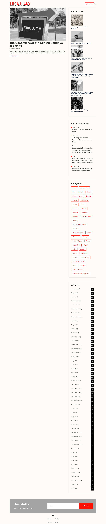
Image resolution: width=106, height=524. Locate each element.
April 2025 (74, 329)
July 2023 (74, 408)
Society (82, 249)
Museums (76, 237)
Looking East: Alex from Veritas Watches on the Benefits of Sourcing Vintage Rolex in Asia (82, 76)
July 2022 (74, 452)
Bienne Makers (77, 196)
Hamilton (85, 212)
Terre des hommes (79, 261)
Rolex (74, 249)
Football (83, 208)
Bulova (75, 200)
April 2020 (74, 488)
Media (89, 233)
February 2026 (76, 301)
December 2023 (76, 388)
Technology (85, 257)
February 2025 (76, 337)
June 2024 (74, 364)
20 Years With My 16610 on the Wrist (81, 43)
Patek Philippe (77, 241)
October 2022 (75, 440)
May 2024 (74, 368)
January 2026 (75, 305)
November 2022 (76, 436)
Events (75, 208)
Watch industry (77, 269)
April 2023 (74, 420)
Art (73, 192)
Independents (86, 216)
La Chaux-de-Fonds (79, 224)
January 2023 (75, 428)
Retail (86, 245)
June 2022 (74, 456)
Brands (88, 196)
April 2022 (74, 464)
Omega (85, 237)
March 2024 (75, 376)
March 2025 (75, 333)
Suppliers (84, 253)
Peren (88, 241)
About (75, 188)
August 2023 (75, 404)
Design (75, 204)
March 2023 (75, 424)
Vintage (82, 265)
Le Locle (75, 228)
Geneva (75, 212)
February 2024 (76, 380)
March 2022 (75, 468)
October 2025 (75, 313)
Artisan (80, 192)
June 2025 (74, 321)
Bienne (89, 192)
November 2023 (76, 392)
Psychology (76, 245)
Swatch (75, 257)
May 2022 (74, 460)
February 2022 (76, 472)
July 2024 (74, 361)
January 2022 (75, 476)
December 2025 (76, 309)
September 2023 (76, 400)
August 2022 (75, 448)
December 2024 (76, 345)
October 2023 (75, 396)
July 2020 (74, 484)
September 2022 (76, 444)
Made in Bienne (78, 233)
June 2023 (74, 412)
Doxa (82, 204)
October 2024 (75, 352)
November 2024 (76, 349)
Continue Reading (14, 55)
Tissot (74, 265)
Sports (75, 253)
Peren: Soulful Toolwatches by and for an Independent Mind (81, 110)
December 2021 (76, 480)
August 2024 (75, 356)
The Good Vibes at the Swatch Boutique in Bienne (36, 44)
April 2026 (74, 297)
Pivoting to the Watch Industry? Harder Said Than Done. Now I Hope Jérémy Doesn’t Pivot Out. (82, 93)
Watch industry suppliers (81, 273)
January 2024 (75, 384)
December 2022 (76, 432)
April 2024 (74, 372)
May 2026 (74, 293)
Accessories (84, 188)
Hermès (75, 216)
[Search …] (95, 4)
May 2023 (74, 416)
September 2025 (76, 317)
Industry (75, 220)
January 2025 (75, 341)
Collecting (84, 200)
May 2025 (74, 325)
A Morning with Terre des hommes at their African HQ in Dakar (81, 58)
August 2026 (75, 289)
